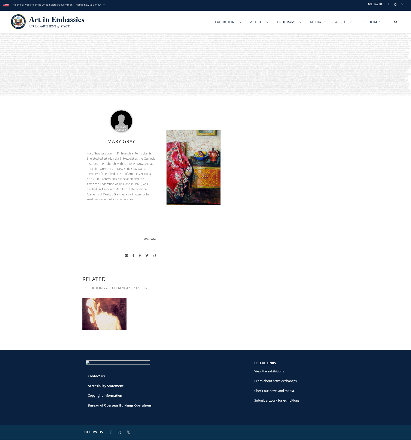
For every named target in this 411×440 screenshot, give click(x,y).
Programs (286, 22)
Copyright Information (105, 395)
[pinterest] (140, 255)
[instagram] (154, 255)
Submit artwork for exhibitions (276, 400)
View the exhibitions (269, 371)
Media (315, 22)
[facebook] (133, 255)
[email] (126, 255)
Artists (257, 22)
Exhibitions (226, 22)
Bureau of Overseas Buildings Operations (120, 405)
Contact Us (96, 376)
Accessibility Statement (106, 386)
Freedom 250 (373, 22)
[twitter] (147, 255)
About (341, 22)
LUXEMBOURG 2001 (104, 321)
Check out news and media (274, 391)
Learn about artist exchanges (275, 381)
